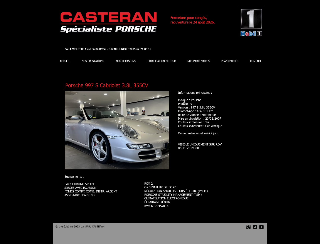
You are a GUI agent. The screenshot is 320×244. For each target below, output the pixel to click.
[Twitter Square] (255, 227)
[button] (117, 130)
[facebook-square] (261, 227)
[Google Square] (248, 227)
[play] (160, 165)
